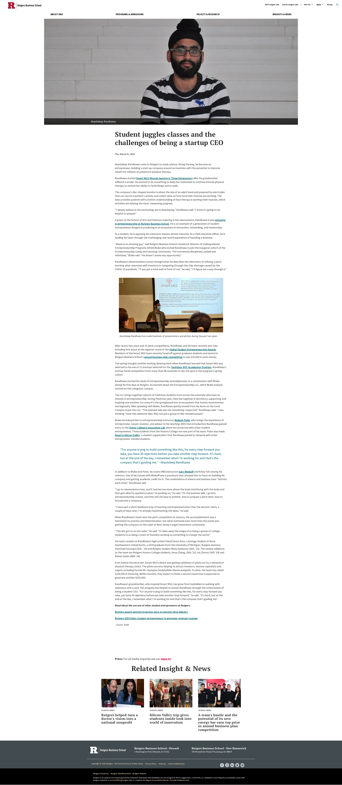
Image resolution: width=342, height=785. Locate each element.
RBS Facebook (222, 762)
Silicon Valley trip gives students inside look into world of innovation (170, 719)
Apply (318, 5)
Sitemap (162, 764)
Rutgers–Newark (139, 773)
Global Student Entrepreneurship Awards (192, 349)
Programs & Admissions (130, 14)
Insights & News (282, 14)
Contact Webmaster (176, 764)
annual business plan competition (163, 357)
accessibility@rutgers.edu (121, 780)
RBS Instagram (227, 762)
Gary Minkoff (186, 471)
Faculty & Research (208, 14)
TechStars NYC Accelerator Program (191, 367)
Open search (337, 4)
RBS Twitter (237, 762)
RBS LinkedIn (232, 762)
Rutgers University (101, 773)
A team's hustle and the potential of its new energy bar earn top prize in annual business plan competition (219, 722)
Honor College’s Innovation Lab (147, 427)
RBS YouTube (242, 762)
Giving (329, 4)
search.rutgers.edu (290, 4)
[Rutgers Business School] (24, 5)
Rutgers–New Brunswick (121, 773)
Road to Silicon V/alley (127, 435)
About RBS (56, 14)
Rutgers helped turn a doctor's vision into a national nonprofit (119, 719)
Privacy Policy (151, 764)
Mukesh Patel (182, 420)
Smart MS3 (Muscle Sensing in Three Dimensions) (164, 178)
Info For (307, 5)
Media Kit (166, 659)
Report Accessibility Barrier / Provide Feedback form (167, 780)
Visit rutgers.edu (272, 4)
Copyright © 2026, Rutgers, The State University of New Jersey (117, 763)
